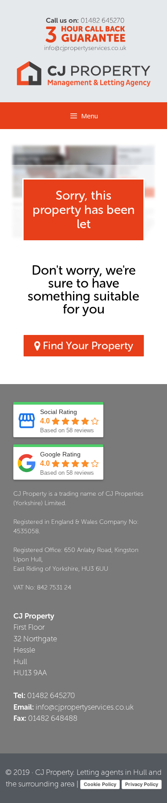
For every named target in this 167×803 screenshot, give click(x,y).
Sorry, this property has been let (84, 209)
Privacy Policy (141, 784)
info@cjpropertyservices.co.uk (85, 48)
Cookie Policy (100, 784)
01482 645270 (103, 20)
